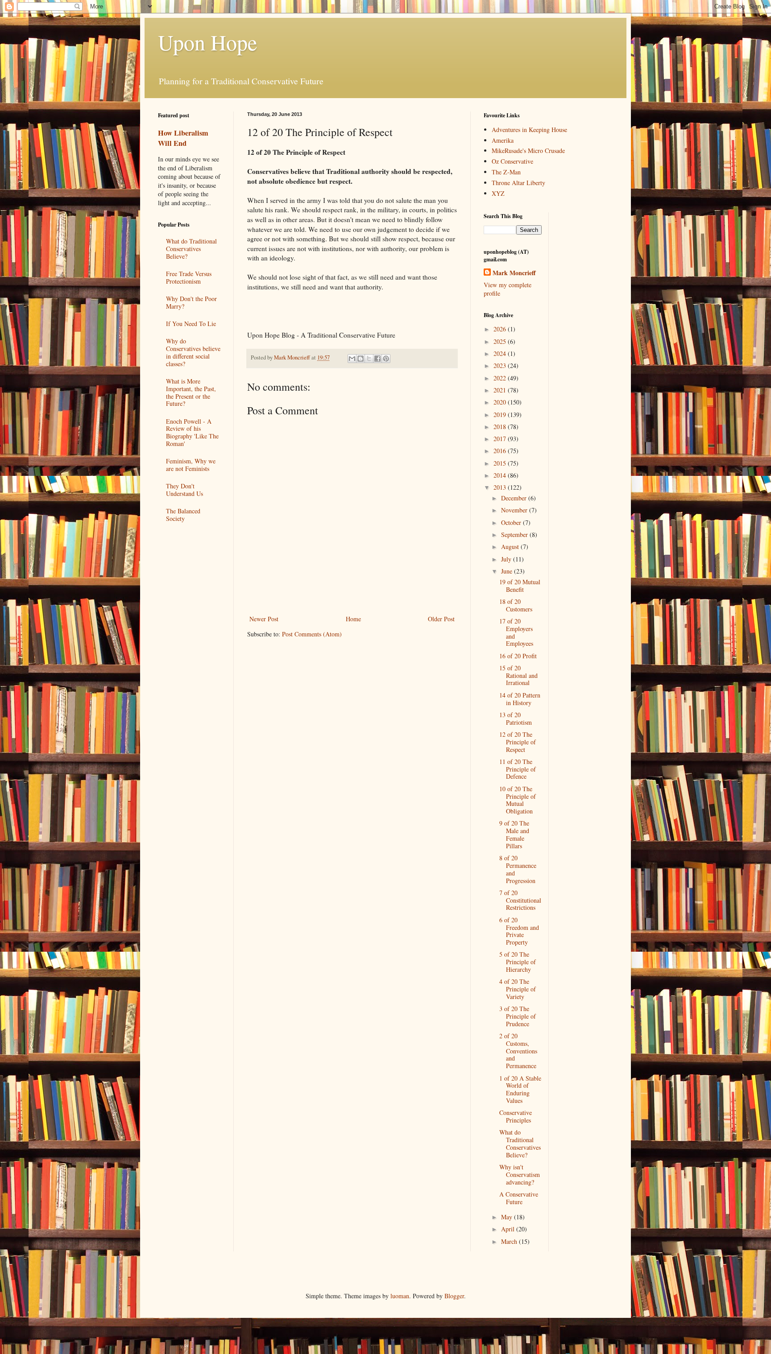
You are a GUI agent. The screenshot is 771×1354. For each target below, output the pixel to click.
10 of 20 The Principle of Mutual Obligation (517, 799)
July (507, 559)
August (511, 546)
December (514, 498)
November (515, 510)
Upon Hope (207, 42)
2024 (500, 353)
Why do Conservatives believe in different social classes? (193, 352)
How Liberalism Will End (183, 138)
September (515, 534)
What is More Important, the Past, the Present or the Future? (191, 392)
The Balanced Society (183, 515)
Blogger (454, 1296)
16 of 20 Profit (518, 656)
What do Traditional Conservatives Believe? (191, 248)
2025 (500, 341)
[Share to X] (369, 358)
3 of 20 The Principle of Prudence (517, 1016)
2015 (500, 463)
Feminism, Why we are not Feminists (191, 465)
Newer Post (263, 619)
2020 (500, 402)
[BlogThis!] (360, 358)
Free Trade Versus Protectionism (188, 277)
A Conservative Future (518, 1198)
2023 (500, 365)
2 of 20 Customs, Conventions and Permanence (518, 1051)
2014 (500, 475)
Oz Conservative (512, 161)
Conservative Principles (515, 1116)
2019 (500, 414)
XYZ (498, 193)
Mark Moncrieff (514, 272)
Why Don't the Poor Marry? (191, 302)
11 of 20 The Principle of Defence (517, 769)
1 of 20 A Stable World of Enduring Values (520, 1089)
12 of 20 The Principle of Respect (517, 742)
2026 (500, 329)
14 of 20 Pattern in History (519, 699)
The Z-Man (506, 172)
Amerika (503, 140)
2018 (500, 426)
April (508, 1229)
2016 (500, 450)
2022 (500, 378)
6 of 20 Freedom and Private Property (519, 931)
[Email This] (352, 358)
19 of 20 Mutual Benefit (519, 586)
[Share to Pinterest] (385, 358)
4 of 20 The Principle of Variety (517, 989)
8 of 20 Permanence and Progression (517, 869)
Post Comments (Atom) (312, 634)
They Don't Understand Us (184, 490)
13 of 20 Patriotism (515, 718)
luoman (399, 1296)
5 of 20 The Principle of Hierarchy (517, 962)
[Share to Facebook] (377, 358)
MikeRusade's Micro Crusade (528, 150)
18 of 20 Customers (515, 605)
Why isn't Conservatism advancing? (519, 1174)
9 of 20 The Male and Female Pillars (514, 834)
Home (353, 619)
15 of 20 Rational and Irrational (518, 675)
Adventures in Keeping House (529, 129)
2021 (500, 390)
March (510, 1241)
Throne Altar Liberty (518, 182)
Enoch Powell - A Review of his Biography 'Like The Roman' (192, 432)
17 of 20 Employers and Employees (516, 632)
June (507, 571)
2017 (500, 438)
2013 (500, 487)
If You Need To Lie (191, 323)
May (507, 1217)
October (512, 522)
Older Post (441, 619)
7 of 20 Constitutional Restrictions (520, 900)
